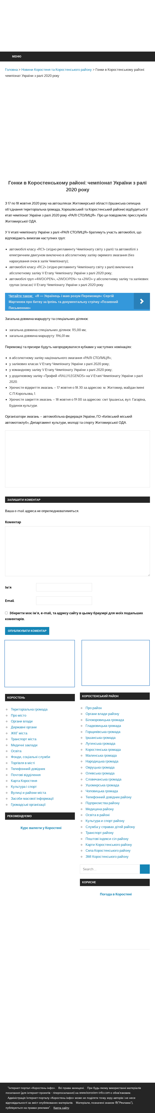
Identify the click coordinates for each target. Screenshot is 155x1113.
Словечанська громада (103, 779)
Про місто (18, 715)
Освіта (16, 751)
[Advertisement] (78, 35)
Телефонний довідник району (109, 797)
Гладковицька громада (103, 725)
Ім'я (8, 587)
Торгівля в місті (23, 763)
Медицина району (100, 809)
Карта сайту (61, 1107)
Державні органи (24, 727)
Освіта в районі (98, 815)
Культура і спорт (24, 786)
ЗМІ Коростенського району (107, 856)
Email (9, 600)
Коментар (13, 522)
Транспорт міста (23, 739)
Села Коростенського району (108, 850)
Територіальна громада (29, 709)
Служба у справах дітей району (110, 827)
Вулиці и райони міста (28, 792)
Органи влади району (102, 714)
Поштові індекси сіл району (107, 839)
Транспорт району (100, 832)
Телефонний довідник (28, 769)
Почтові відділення (26, 775)
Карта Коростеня (24, 780)
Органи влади (22, 721)
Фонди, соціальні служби (30, 757)
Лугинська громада (100, 743)
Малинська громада (101, 755)
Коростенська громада (103, 749)
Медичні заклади (24, 745)
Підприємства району (103, 803)
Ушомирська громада (102, 785)
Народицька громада (102, 761)
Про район (94, 708)
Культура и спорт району (105, 821)
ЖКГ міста (19, 733)
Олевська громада (100, 773)
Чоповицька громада (102, 791)
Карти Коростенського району (109, 844)
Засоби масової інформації (32, 798)
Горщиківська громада (103, 732)
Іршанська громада (100, 737)
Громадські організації (28, 804)
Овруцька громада (100, 767)
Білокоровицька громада (105, 720)
